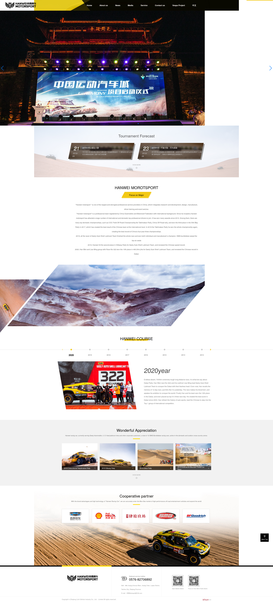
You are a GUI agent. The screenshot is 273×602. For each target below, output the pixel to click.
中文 (194, 5)
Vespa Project (178, 5)
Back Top (264, 539)
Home (89, 5)
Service (144, 5)
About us (103, 5)
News (117, 5)
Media (130, 5)
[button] (134, 123)
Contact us (160, 5)
